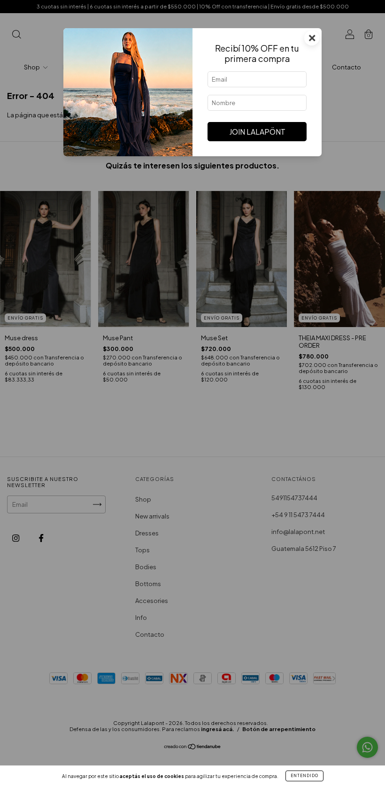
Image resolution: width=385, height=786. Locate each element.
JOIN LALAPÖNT (257, 131)
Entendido (304, 775)
